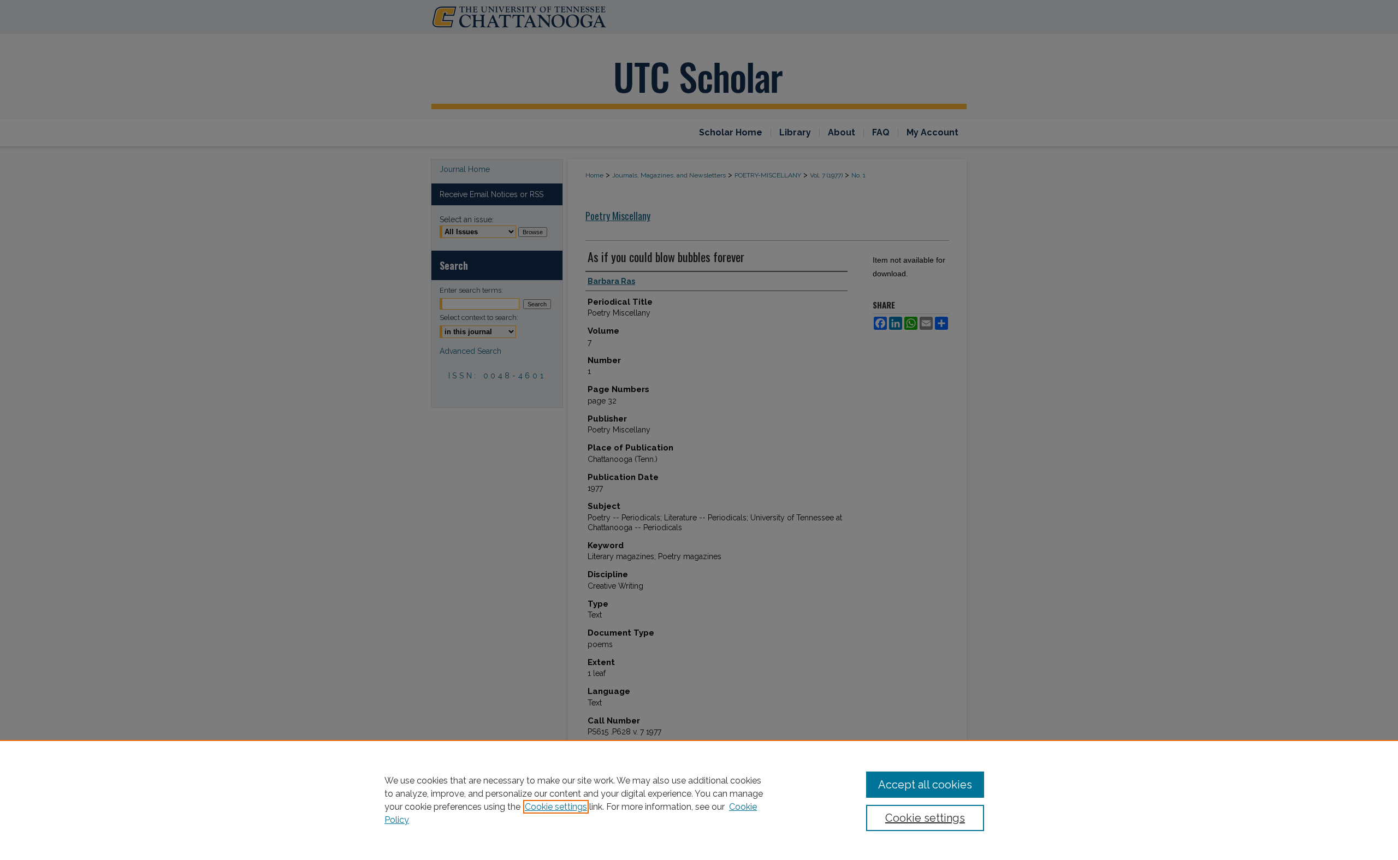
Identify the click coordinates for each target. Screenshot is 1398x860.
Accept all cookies (925, 784)
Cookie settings (556, 807)
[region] (699, 800)
